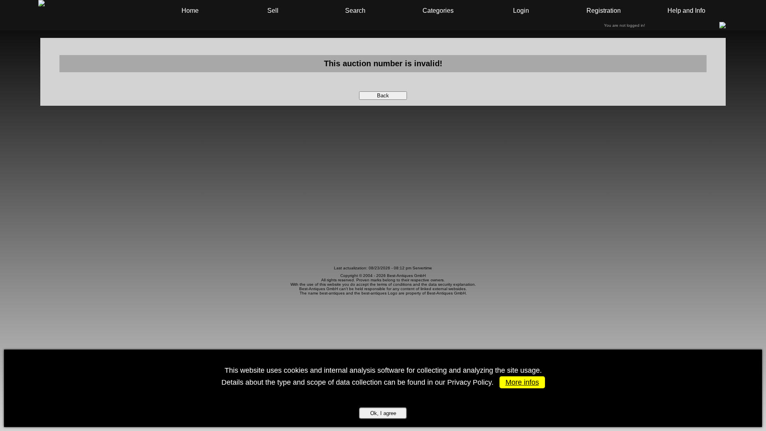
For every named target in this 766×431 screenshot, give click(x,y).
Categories (438, 10)
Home (190, 10)
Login (521, 10)
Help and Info (686, 10)
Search (355, 10)
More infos (522, 382)
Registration (603, 10)
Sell (272, 10)
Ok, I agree (383, 413)
